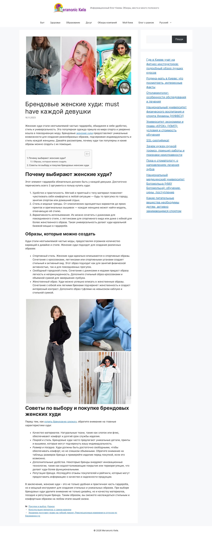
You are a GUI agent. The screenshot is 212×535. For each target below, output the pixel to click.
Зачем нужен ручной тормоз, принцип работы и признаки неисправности (165, 150)
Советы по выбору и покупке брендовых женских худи (59, 165)
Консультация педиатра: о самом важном (50, 509)
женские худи (84, 133)
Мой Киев (128, 22)
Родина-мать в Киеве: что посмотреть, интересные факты (164, 83)
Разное (51, 506)
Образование (73, 22)
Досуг (89, 22)
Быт (42, 22)
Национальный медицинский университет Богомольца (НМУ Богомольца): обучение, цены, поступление (165, 183)
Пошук (179, 39)
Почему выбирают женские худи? (47, 158)
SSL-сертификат (157, 140)
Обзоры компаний (107, 22)
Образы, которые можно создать (49, 161)
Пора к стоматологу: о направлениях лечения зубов (162, 165)
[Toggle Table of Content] (85, 153)
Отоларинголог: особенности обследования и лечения (166, 97)
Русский (164, 22)
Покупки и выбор (37, 506)
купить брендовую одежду (60, 421)
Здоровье (55, 22)
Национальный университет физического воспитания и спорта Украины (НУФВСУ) (166, 112)
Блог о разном (146, 22)
